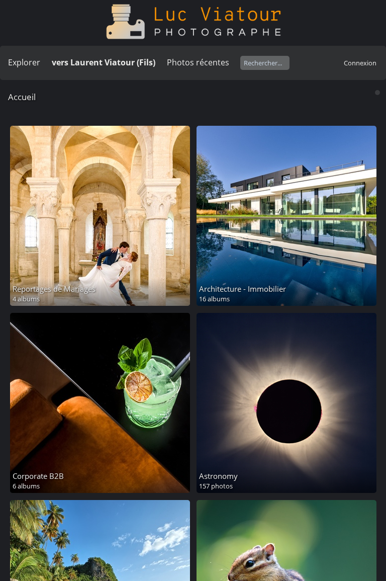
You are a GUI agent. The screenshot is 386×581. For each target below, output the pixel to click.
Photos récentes (198, 62)
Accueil (22, 97)
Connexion (360, 62)
